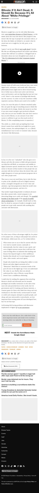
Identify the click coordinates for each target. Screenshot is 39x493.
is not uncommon (23, 307)
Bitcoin (31, 347)
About (3, 426)
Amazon (3, 461)
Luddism (18, 349)
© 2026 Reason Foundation (8, 475)
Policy (26, 347)
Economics (21, 347)
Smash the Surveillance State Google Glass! (19, 333)
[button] (37, 2)
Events (3, 433)
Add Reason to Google (10, 27)
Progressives (4, 349)
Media (3, 458)
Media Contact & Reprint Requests (11, 362)
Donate (3, 444)
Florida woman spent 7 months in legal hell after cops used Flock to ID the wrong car (18, 375)
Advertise (4, 447)
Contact (3, 454)
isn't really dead (25, 49)
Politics (3, 7)
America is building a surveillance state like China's (18, 385)
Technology (12, 349)
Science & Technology (12, 347)
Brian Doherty (5, 18)
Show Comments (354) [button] (11, 366)
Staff (2, 437)
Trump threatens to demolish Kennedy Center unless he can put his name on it (19, 391)
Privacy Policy (27, 475)
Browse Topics (5, 430)
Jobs (2, 440)
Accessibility (20, 475)
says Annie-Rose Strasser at (19, 34)
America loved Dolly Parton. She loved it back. (19, 395)
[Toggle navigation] (2, 1)
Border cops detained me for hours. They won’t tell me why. (17, 380)
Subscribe (27, 325)
